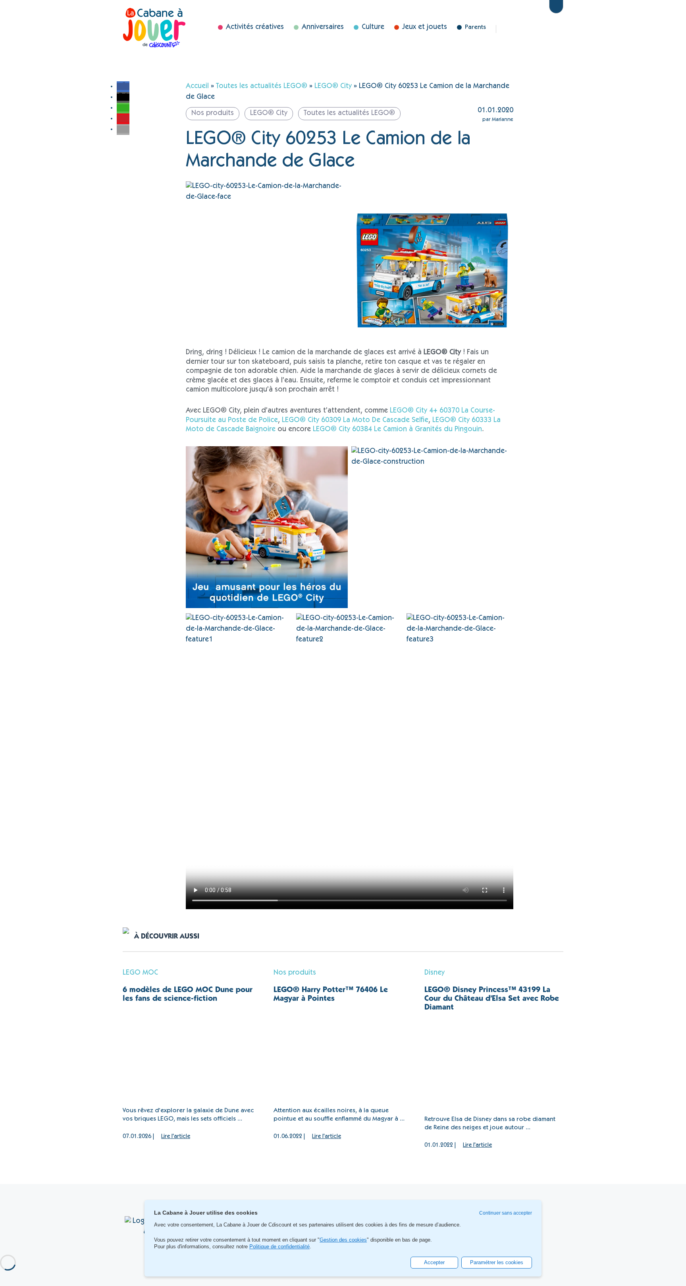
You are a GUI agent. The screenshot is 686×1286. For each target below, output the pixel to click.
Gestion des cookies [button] (343, 1240)
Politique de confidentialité (279, 1247)
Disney (539, 29)
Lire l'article (175, 1137)
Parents (475, 27)
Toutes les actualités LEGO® (261, 86)
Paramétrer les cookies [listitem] (496, 1262)
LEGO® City (333, 86)
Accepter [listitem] (434, 1262)
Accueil (197, 86)
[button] (123, 86)
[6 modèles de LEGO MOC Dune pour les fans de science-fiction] (192, 1055)
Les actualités (514, 29)
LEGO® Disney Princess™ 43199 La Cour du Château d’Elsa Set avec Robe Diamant (491, 999)
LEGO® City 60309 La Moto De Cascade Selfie (355, 420)
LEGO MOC (140, 973)
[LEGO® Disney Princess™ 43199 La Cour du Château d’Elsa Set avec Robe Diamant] (493, 1064)
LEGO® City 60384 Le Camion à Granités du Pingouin (397, 429)
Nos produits (295, 973)
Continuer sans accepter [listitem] (505, 1213)
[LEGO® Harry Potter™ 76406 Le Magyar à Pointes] (343, 1055)
